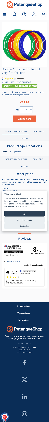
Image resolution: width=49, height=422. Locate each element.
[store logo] (24, 4)
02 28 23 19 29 (24, 343)
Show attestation (13, 252)
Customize (24, 226)
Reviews (24, 138)
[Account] (34, 14)
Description (38, 131)
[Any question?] (24, 14)
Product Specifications (16, 131)
